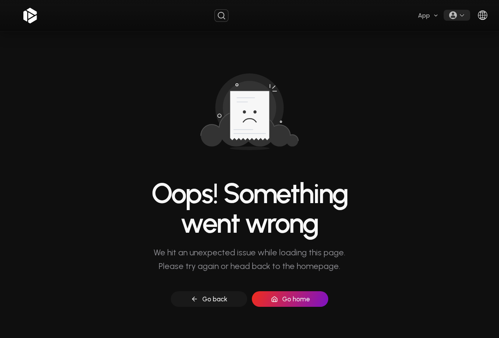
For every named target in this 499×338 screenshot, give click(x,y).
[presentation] (428, 15)
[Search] (221, 15)
